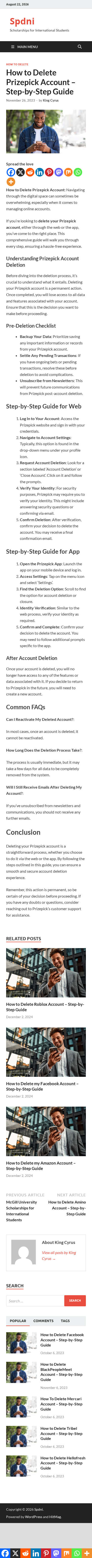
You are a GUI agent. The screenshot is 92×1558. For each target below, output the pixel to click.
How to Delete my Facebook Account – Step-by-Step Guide (42, 1086)
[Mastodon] (58, 172)
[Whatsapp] (78, 172)
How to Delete (17, 64)
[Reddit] (30, 172)
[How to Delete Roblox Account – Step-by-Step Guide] (46, 974)
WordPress (33, 1517)
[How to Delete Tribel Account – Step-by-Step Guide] (21, 1428)
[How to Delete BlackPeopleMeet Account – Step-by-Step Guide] (21, 1364)
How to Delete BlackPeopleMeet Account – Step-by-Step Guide (61, 1372)
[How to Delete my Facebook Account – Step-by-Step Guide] (46, 1053)
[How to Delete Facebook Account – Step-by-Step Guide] (21, 1335)
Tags (65, 1321)
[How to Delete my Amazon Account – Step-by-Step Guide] (46, 1133)
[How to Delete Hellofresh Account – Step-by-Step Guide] (21, 1458)
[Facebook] (11, 172)
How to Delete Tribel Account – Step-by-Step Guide (61, 1433)
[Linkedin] (39, 172)
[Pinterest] (49, 172)
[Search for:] (46, 1300)
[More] (11, 181)
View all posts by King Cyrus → (59, 1255)
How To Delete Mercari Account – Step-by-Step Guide (61, 1403)
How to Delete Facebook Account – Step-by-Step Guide (62, 1339)
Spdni (22, 21)
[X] (20, 172)
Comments (43, 1321)
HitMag (55, 1517)
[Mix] (68, 172)
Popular (18, 1321)
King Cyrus (51, 100)
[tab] (18, 1321)
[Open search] (79, 47)
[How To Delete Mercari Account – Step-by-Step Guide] (21, 1399)
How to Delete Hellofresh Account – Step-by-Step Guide (62, 1462)
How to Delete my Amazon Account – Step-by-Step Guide (41, 1165)
